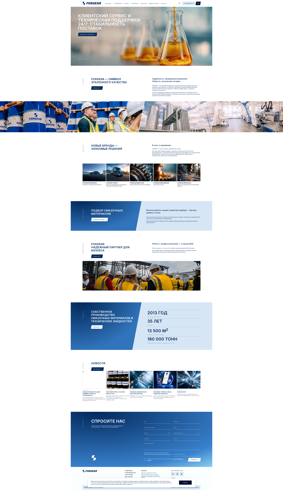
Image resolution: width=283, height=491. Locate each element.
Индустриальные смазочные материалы (150, 474)
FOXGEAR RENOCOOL (184, 183)
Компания (108, 3)
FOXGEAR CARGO (112, 183)
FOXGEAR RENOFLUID (137, 183)
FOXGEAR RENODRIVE (90, 183)
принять (185, 482)
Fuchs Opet (181, 392)
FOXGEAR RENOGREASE (161, 183)
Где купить (144, 3)
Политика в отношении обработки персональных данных (185, 487)
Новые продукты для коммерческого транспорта (91, 393)
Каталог (126, 3)
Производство (118, 3)
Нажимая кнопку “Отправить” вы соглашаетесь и (165, 459)
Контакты (163, 3)
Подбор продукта (154, 3)
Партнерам (135, 3)
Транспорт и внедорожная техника (148, 473)
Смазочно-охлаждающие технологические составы (150, 477)
